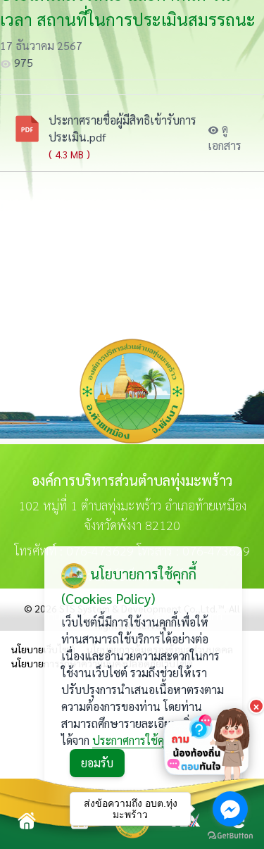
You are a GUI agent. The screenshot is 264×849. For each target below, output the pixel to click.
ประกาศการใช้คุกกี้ (133, 740)
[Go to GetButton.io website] (230, 835)
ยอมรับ (97, 762)
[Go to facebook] (230, 808)
